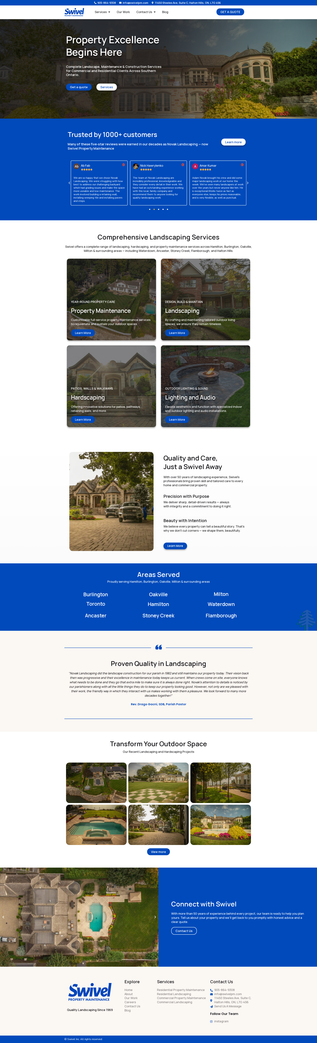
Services (101, 12)
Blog (165, 12)
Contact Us (144, 12)
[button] (69, 183)
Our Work (123, 12)
